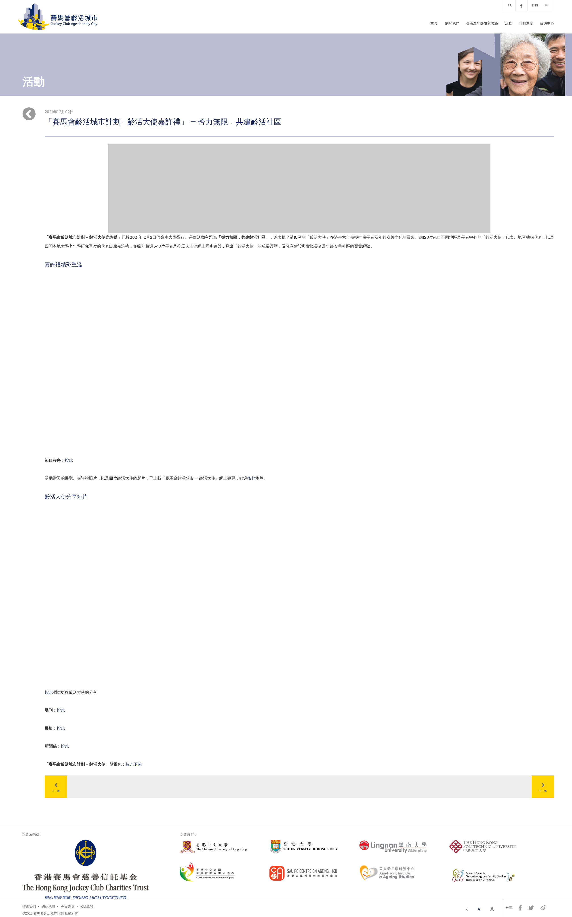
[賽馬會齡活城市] (58, 16)
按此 (69, 460)
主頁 (433, 23)
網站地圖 (48, 906)
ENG (535, 5)
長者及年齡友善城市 (482, 23)
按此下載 (134, 764)
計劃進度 (526, 23)
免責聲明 (67, 906)
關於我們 (452, 23)
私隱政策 (86, 906)
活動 (508, 23)
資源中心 (547, 23)
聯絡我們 (29, 906)
